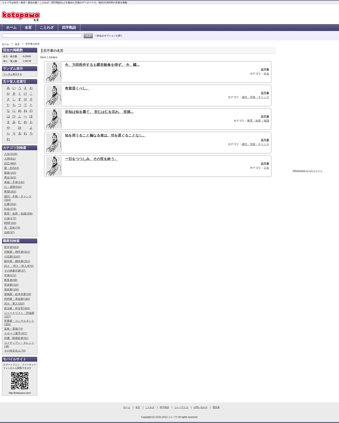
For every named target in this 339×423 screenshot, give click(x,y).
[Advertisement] (73, 210)
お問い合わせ (200, 407)
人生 (266, 167)
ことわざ (47, 27)
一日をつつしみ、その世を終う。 (91, 159)
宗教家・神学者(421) (17, 251)
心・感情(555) (13, 186)
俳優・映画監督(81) (16, 338)
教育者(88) (10, 280)
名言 (28, 27)
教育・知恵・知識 (258, 120)
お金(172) (10, 218)
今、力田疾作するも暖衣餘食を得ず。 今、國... (102, 65)
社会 (266, 73)
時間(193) (10, 223)
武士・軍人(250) (14, 303)
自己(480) (10, 163)
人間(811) (10, 158)
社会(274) (10, 208)
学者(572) (10, 275)
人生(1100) (10, 154)
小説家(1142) (12, 256)
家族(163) (10, 172)
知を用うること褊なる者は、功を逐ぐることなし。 (105, 135)
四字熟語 (69, 27)
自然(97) (9, 232)
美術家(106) (11, 289)
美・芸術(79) (12, 227)
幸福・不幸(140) (14, 182)
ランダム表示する (12, 74)
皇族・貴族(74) (13, 328)
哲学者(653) (11, 247)
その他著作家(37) (15, 270)
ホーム (11, 27)
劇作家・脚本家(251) (17, 261)
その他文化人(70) (15, 350)
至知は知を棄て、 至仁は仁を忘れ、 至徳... (99, 112)
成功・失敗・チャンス (255, 97)
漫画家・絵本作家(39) (17, 294)
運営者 (216, 407)
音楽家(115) (11, 284)
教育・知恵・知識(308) (18, 213)
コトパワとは (181, 407)
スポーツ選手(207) (15, 333)
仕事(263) (10, 204)
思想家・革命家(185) (17, 298)
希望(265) (10, 191)
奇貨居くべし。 (77, 88)
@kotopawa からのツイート (308, 170)
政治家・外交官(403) (17, 308)
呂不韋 (265, 69)
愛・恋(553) (11, 168)
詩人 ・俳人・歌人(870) (19, 265)
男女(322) (10, 177)
